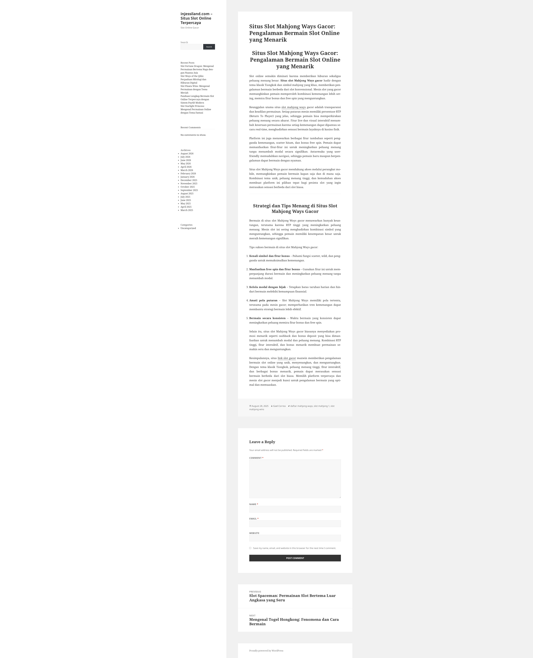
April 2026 (186, 166)
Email (254, 518)
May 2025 (186, 203)
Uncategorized (188, 228)
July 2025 (185, 196)
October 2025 (188, 186)
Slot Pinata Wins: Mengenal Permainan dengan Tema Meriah (195, 89)
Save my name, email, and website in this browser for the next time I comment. (294, 548)
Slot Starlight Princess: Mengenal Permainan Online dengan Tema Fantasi (196, 109)
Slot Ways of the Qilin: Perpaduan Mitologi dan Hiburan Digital (193, 79)
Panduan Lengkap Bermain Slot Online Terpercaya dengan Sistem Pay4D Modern (197, 99)
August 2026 (187, 153)
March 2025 (187, 210)
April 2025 (186, 206)
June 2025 (186, 200)
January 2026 (188, 176)
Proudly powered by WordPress (266, 650)
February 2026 (188, 173)
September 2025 (189, 190)
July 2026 (185, 156)
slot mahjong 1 (322, 405)
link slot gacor (287, 358)
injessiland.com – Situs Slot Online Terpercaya (197, 18)
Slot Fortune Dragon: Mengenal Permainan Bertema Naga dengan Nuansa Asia (197, 69)
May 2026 (186, 163)
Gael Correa (279, 405)
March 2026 (187, 170)
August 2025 (187, 193)
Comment (256, 457)
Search (184, 42)
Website (254, 533)
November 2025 (189, 183)
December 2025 (189, 180)
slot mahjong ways (293, 107)
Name (253, 504)
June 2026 (186, 160)
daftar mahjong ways (301, 405)
